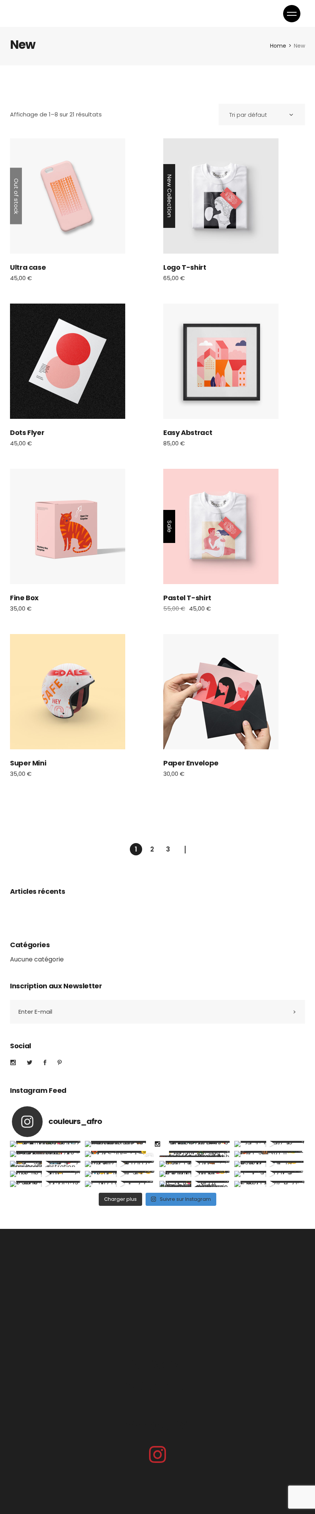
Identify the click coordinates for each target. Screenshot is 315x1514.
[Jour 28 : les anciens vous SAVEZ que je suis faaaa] (194, 1164)
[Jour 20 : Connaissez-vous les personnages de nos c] (194, 1184)
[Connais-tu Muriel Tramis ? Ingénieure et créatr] (269, 1144)
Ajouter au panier (221, 195)
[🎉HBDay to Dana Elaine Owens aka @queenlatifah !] (120, 1144)
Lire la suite (67, 195)
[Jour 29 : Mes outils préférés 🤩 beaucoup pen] (120, 1164)
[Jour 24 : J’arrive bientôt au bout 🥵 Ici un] (194, 1174)
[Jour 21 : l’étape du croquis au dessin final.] (120, 1184)
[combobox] (262, 114)
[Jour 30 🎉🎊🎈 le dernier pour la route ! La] (45, 1164)
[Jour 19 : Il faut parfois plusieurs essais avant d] (269, 1184)
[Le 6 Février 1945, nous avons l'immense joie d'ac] (194, 1154)
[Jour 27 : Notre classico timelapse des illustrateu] (269, 1164)
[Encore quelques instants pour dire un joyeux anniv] (269, 1154)
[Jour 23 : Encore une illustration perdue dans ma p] (269, 1174)
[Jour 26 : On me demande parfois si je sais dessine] (45, 1174)
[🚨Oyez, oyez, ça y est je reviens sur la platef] (120, 1154)
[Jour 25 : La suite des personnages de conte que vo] (120, 1174)
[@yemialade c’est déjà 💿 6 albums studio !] (194, 1144)
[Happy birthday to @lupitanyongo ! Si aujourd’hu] (45, 1154)
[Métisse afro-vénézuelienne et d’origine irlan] (45, 1144)
